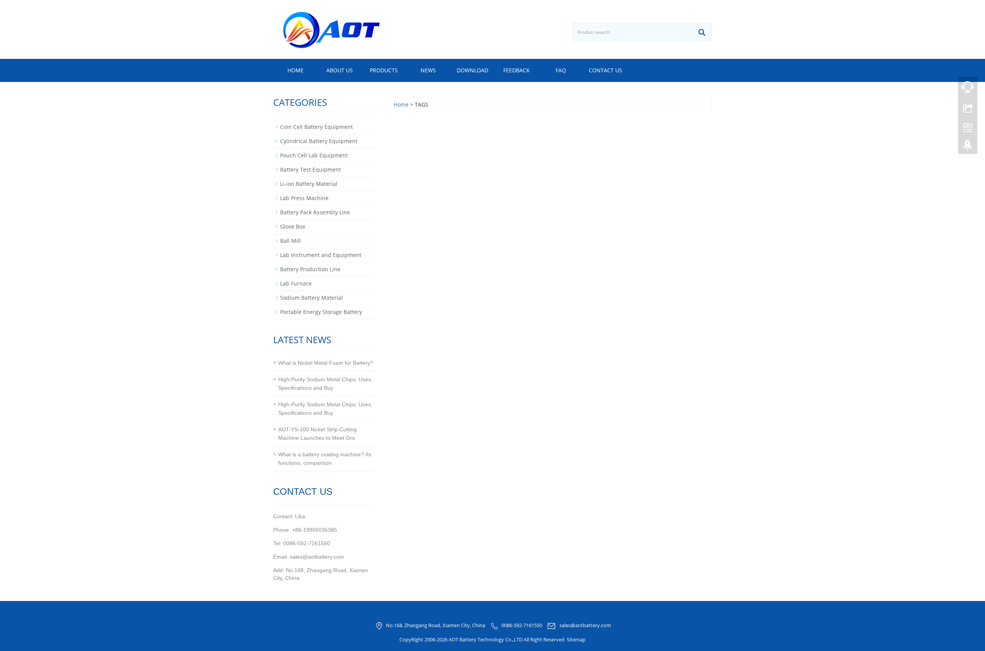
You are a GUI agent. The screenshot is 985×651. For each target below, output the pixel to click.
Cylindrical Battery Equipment (318, 141)
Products (384, 70)
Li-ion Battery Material (308, 183)
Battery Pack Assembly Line (315, 212)
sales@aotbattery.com (585, 625)
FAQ (561, 70)
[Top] (967, 147)
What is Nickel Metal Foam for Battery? (325, 363)
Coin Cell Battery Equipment (316, 126)
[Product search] (701, 32)
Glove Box (292, 226)
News (428, 70)
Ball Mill (290, 240)
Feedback (516, 70)
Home (295, 70)
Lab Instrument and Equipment (320, 255)
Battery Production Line (310, 269)
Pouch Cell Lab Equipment (314, 155)
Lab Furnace (296, 283)
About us (339, 70)
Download (472, 70)
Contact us (605, 70)
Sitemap (576, 639)
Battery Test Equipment (310, 169)
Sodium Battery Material (311, 297)
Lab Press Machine (304, 198)
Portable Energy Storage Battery (321, 311)
